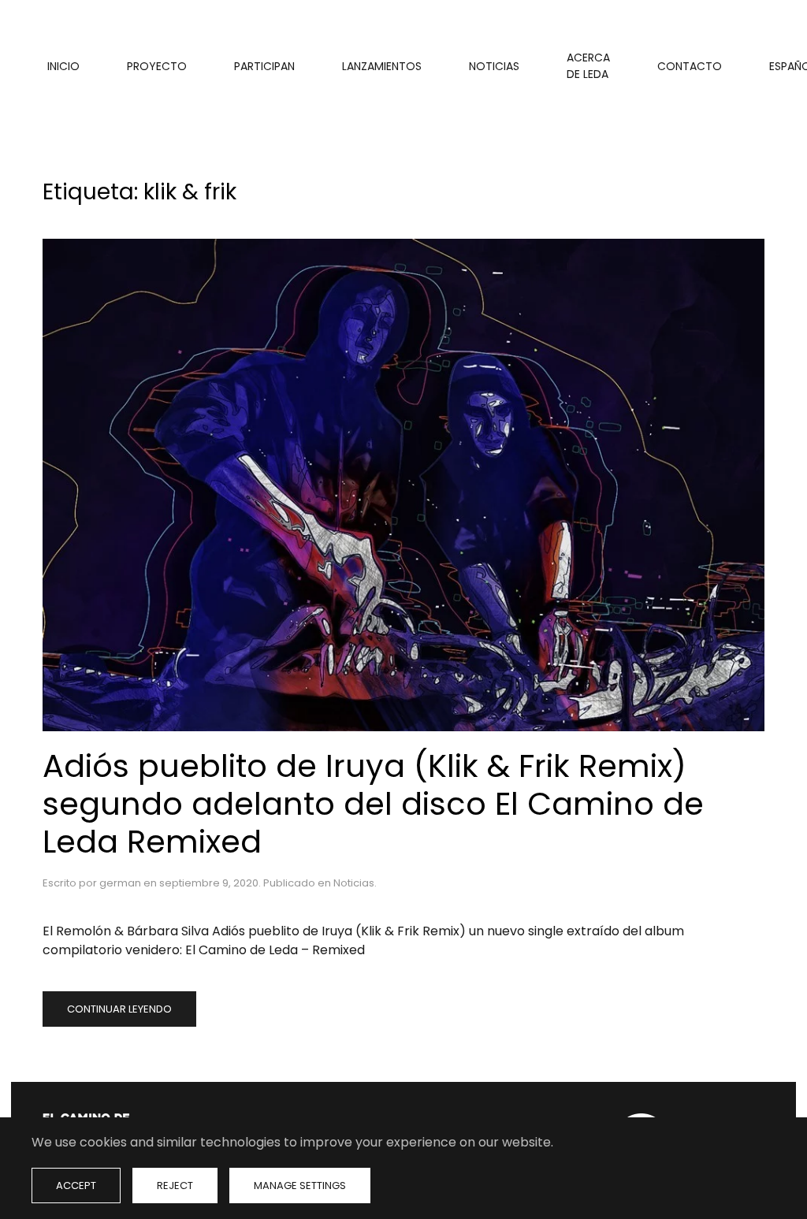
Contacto (689, 66)
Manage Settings (300, 1185)
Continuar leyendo (119, 1009)
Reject (175, 1185)
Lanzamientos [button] (382, 66)
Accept (76, 1185)
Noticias (494, 66)
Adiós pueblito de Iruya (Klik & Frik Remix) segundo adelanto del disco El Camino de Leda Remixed (373, 804)
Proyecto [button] (157, 66)
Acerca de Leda (588, 66)
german (120, 882)
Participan (264, 66)
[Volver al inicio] (45, 66)
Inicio (63, 66)
